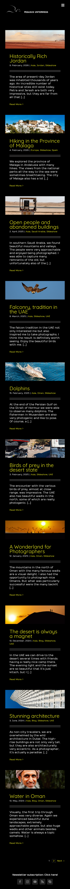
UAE (48, 316)
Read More (16, 104)
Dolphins (20, 388)
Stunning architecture (34, 716)
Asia (33, 65)
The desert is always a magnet (33, 633)
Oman (40, 393)
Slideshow (50, 65)
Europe (35, 150)
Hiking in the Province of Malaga (35, 143)
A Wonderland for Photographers (30, 548)
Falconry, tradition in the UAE (33, 309)
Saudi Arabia (38, 231)
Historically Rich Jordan (28, 58)
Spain (55, 150)
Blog (41, 641)
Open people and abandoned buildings (34, 224)
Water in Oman (27, 796)
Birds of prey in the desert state (32, 467)
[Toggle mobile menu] (63, 5)
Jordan (40, 65)
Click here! (51, 874)
